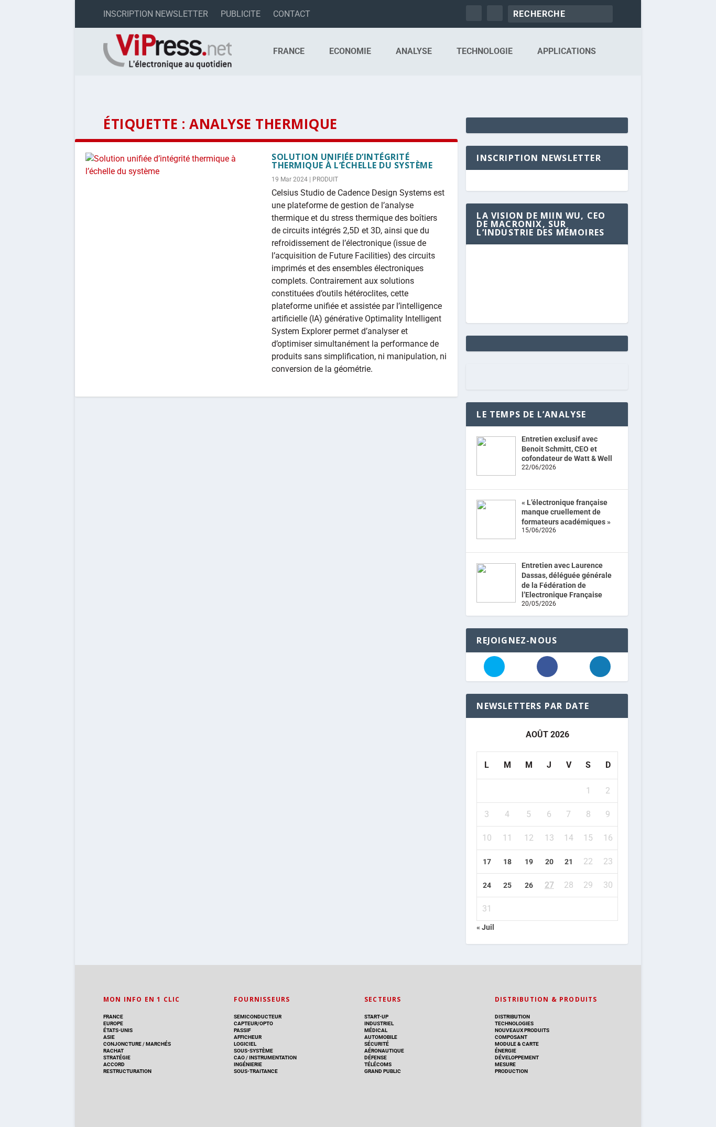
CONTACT (291, 14)
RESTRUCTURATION (127, 1071)
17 (487, 861)
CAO (239, 1057)
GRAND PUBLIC (382, 1071)
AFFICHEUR (248, 1037)
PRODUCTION (511, 1071)
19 (529, 861)
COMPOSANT (511, 1037)
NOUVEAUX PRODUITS (522, 1030)
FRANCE (289, 51)
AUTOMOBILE (380, 1037)
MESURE (505, 1064)
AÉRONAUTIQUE (384, 1051)
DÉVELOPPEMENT (517, 1057)
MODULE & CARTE (517, 1044)
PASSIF (242, 1030)
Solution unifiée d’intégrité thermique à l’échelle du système (352, 161)
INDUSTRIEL (379, 1023)
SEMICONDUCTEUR (257, 1016)
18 (507, 861)
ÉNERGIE (505, 1051)
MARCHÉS (158, 1044)
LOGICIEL (245, 1044)
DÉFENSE (375, 1057)
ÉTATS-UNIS (118, 1030)
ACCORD (114, 1064)
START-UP (376, 1016)
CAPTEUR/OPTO (253, 1023)
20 (549, 861)
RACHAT (113, 1051)
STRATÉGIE (117, 1057)
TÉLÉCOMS (378, 1064)
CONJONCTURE (122, 1044)
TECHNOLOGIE (485, 51)
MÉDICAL (375, 1030)
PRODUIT (325, 179)
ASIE (109, 1037)
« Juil (485, 927)
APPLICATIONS (566, 51)
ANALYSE (414, 51)
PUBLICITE (241, 14)
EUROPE (113, 1023)
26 (529, 885)
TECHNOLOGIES (514, 1023)
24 (487, 885)
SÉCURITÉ (376, 1044)
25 (507, 885)
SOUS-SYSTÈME (253, 1051)
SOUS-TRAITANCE (256, 1071)
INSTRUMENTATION (272, 1057)
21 (569, 861)
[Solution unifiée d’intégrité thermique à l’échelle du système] (173, 165)
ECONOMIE (350, 51)
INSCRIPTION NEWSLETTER (155, 14)
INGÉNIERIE (248, 1064)
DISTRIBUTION (512, 1016)
